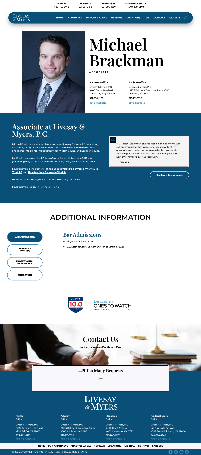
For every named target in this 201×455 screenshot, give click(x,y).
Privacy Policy (52, 452)
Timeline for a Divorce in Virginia (47, 172)
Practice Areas (96, 17)
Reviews (116, 17)
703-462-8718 (61, 7)
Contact (159, 17)
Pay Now (129, 446)
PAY (147, 17)
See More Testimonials (169, 175)
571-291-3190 (85, 7)
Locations (133, 17)
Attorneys (75, 17)
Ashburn (83, 147)
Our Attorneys (58, 446)
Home (59, 17)
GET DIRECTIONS (25, 439)
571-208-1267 (109, 7)
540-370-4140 (136, 7)
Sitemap (67, 452)
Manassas (67, 147)
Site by (77, 452)
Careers (174, 17)
